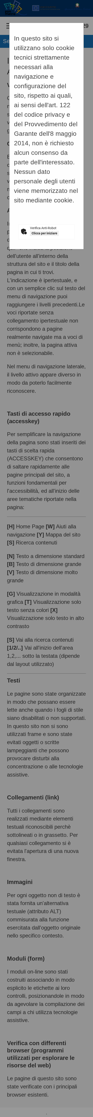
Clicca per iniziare (44, 233)
